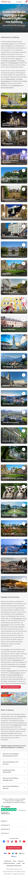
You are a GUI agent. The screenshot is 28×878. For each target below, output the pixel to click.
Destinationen (5, 829)
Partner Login (7, 861)
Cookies (19, 863)
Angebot (3, 821)
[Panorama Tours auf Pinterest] (16, 841)
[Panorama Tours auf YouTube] (24, 841)
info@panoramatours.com (19, 873)
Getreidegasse (16, 85)
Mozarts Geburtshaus (7, 87)
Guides (7, 649)
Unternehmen (4, 825)
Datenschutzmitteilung (9, 863)
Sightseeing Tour (18, 660)
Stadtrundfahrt (11, 670)
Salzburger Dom (10, 79)
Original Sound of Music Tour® (14, 865)
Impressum (21, 861)
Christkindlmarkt (21, 716)
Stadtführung (17, 725)
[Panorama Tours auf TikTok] (12, 841)
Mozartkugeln (22, 666)
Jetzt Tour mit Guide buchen (11, 687)
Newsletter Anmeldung (14, 847)
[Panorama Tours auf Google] (20, 841)
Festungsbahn (17, 618)
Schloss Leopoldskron (14, 675)
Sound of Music (15, 672)
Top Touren (4, 833)
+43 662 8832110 (7, 873)
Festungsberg (5, 624)
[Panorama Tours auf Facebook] (4, 841)
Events (11, 43)
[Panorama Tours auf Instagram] (8, 841)
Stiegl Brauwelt (14, 63)
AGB (23, 863)
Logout (14, 861)
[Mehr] (23, 96)
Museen (17, 58)
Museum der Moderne (9, 60)
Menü (20, 2)
